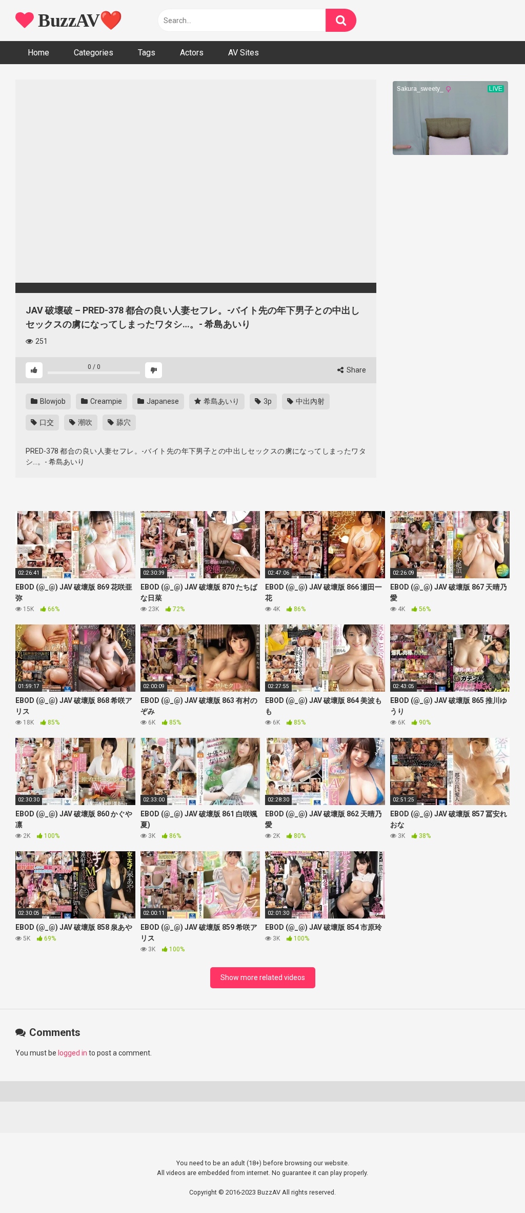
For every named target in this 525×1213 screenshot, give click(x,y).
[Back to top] (490, 1181)
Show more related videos (262, 977)
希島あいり (220, 401)
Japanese (162, 401)
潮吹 (84, 422)
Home (38, 52)
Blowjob (52, 401)
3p (267, 401)
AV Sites (243, 52)
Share (355, 370)
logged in (72, 1053)
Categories (93, 52)
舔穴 (123, 422)
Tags (146, 52)
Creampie (105, 401)
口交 (46, 422)
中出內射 (309, 401)
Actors (192, 52)
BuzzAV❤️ (78, 20)
